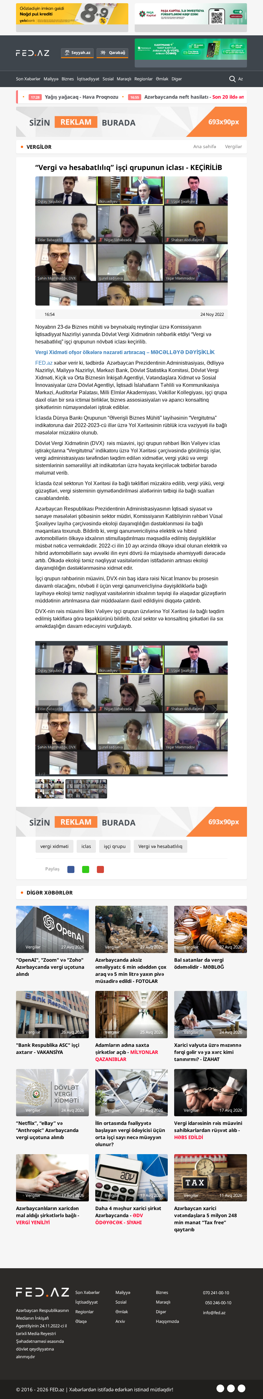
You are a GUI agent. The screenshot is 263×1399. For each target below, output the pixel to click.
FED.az (44, 363)
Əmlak (162, 79)
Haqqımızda (167, 1321)
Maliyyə (51, 79)
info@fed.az (214, 1312)
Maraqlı (124, 79)
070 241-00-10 (216, 1293)
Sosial (108, 79)
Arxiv (120, 1321)
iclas (86, 846)
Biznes (68, 79)
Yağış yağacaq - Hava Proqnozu (46, 97)
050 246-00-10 (217, 1302)
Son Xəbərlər (28, 79)
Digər (177, 79)
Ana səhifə (204, 146)
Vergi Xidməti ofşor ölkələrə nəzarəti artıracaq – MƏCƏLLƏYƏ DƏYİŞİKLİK (125, 352)
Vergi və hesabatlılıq (160, 846)
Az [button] (241, 79)
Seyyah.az (81, 52)
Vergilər (233, 146)
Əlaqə (81, 1321)
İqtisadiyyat (88, 79)
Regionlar (143, 79)
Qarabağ (117, 52)
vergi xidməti (54, 846)
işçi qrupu (115, 846)
